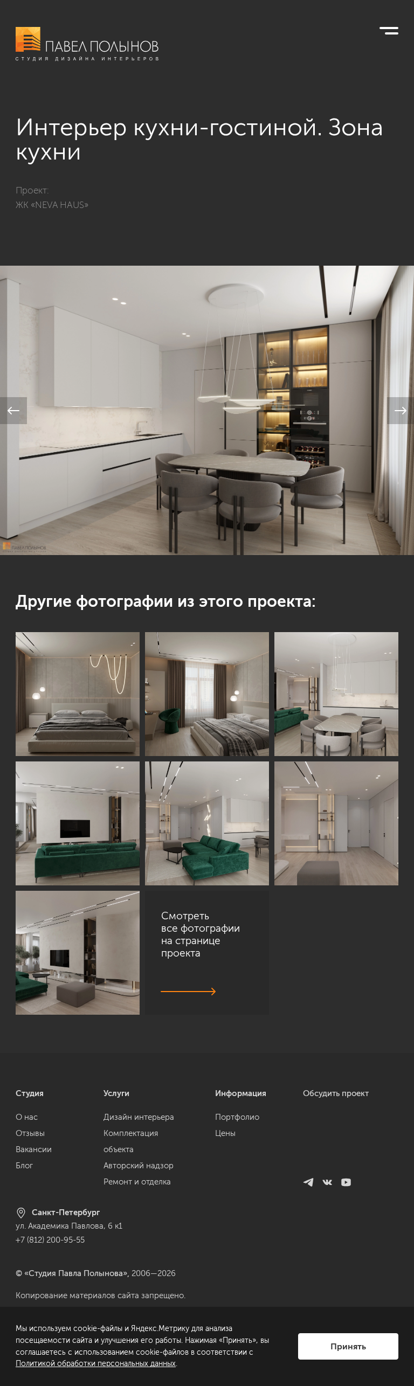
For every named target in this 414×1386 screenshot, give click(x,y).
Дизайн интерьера (139, 1117)
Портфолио (237, 1117)
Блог (24, 1165)
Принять (348, 1346)
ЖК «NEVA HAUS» (52, 204)
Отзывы (30, 1133)
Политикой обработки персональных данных (96, 1363)
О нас (27, 1117)
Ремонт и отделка (137, 1182)
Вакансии (34, 1149)
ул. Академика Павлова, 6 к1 (69, 1226)
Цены (225, 1133)
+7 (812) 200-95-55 (50, 1240)
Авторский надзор (139, 1165)
